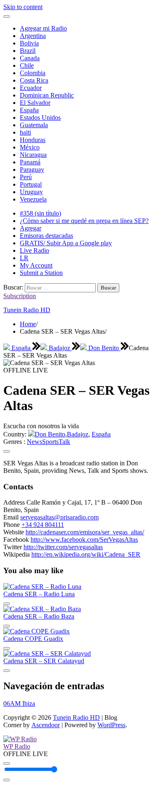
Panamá (30, 162)
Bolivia (29, 43)
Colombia (32, 72)
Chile (27, 65)
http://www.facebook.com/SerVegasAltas (84, 539)
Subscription (19, 295)
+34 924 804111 (42, 524)
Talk (64, 441)
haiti (25, 132)
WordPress (111, 724)
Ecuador (31, 87)
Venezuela (33, 199)
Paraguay (32, 169)
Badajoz (59, 347)
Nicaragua (33, 154)
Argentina (33, 35)
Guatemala (34, 124)
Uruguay (31, 191)
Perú (26, 176)
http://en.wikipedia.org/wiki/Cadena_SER (85, 554)
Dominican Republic (47, 95)
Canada (30, 58)
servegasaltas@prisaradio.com (59, 517)
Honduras (32, 139)
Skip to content (23, 6)
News (34, 441)
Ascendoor (45, 724)
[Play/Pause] (6, 763)
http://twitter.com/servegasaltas (63, 546)
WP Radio (16, 746)
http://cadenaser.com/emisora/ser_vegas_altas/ (85, 532)
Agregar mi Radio (43, 28)
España (29, 110)
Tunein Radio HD (26, 309)
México (30, 147)
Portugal (31, 184)
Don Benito (104, 347)
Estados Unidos (40, 117)
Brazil (28, 50)
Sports (50, 441)
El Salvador (35, 102)
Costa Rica (34, 80)
